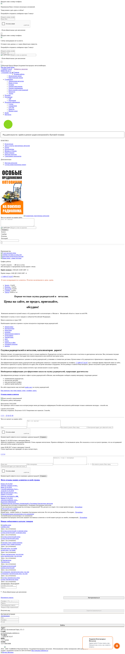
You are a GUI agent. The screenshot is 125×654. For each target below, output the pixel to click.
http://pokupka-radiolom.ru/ (39, 650)
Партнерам (12, 100)
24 (8, 415)
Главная (16, 72)
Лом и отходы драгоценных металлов (17, 145)
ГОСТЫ (11, 107)
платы (7, 341)
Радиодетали (9, 144)
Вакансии (12, 92)
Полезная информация (12, 102)
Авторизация (5, 616)
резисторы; (8, 330)
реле (6, 339)
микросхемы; (9, 327)
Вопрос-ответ (13, 111)
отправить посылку (11, 344)
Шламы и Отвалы (11, 151)
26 (12, 415)
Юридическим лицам (16, 77)
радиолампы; (9, 335)
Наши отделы (13, 83)
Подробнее (78, 507)
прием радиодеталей (7, 568)
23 (6, 415)
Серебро (7, 290)
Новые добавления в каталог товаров (17, 521)
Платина (7, 287)
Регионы (8, 95)
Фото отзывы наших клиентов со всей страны (20, 480)
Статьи (11, 104)
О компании (9, 79)
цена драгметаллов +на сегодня (11, 556)
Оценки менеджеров (15, 86)
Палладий (8, 289)
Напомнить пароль (7, 597)
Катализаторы (9, 149)
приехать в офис (10, 342)
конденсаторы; (9, 328)
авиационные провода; (12, 334)
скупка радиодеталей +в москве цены (13, 532)
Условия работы (19, 74)
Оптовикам (8, 97)
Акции (11, 93)
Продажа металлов (11, 163)
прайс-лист (28, 387)
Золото (7, 285)
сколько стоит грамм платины (11, 544)
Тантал (7, 292)
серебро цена (5, 527)
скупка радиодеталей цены (10, 538)
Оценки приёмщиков (16, 88)
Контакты (8, 114)
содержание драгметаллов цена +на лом (14, 573)
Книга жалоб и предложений (18, 90)
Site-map (3, 67)
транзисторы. (9, 337)
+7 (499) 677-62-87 (7, 276)
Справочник (13, 106)
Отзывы (11, 84)
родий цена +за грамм (8, 550)
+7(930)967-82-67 (7, 73)
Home (12, 67)
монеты (7, 346)
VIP (10, 99)
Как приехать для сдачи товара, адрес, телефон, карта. (19, 390)
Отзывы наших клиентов (10, 394)
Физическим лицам (15, 76)
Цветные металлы (11, 154)
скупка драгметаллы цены (9, 579)
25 (10, 415)
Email (8, 67)
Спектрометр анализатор (13, 156)
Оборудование (9, 153)
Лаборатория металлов (16, 81)
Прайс (7, 113)
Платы (7, 147)
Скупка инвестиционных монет (15, 164)
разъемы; (8, 332)
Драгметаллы (5, 562)
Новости (11, 109)
